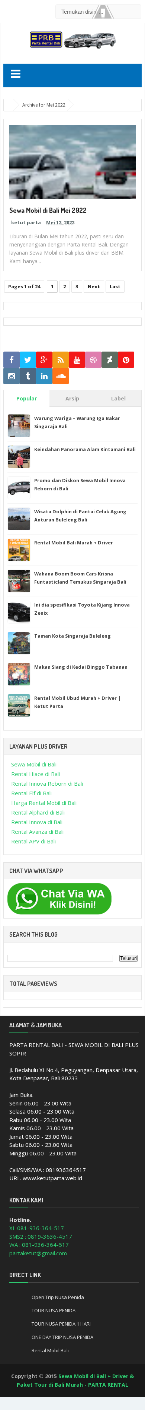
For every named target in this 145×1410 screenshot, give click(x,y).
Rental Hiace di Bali (35, 774)
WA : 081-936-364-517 (39, 1244)
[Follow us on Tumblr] (28, 376)
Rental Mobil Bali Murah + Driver (73, 542)
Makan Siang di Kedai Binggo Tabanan (81, 667)
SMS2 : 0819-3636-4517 (40, 1236)
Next (94, 286)
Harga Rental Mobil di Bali (44, 802)
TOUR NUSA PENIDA (53, 1310)
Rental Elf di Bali (31, 793)
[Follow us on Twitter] (28, 360)
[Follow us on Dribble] (93, 360)
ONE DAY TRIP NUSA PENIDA (62, 1337)
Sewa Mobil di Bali (34, 764)
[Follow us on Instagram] (11, 376)
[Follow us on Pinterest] (126, 360)
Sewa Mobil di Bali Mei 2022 (48, 210)
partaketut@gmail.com (38, 1253)
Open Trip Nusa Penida (58, 1297)
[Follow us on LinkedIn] (44, 376)
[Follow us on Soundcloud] (60, 376)
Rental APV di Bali (33, 841)
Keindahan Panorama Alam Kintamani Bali (85, 449)
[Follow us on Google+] (44, 360)
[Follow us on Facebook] (11, 360)
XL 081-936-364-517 (36, 1228)
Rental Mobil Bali (50, 1350)
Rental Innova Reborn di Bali (47, 783)
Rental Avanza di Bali (37, 831)
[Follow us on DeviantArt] (110, 360)
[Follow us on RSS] (60, 360)
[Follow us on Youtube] (77, 360)
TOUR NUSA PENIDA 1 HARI (61, 1323)
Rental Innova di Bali (36, 822)
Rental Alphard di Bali (38, 812)
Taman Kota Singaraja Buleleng (72, 635)
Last (115, 286)
